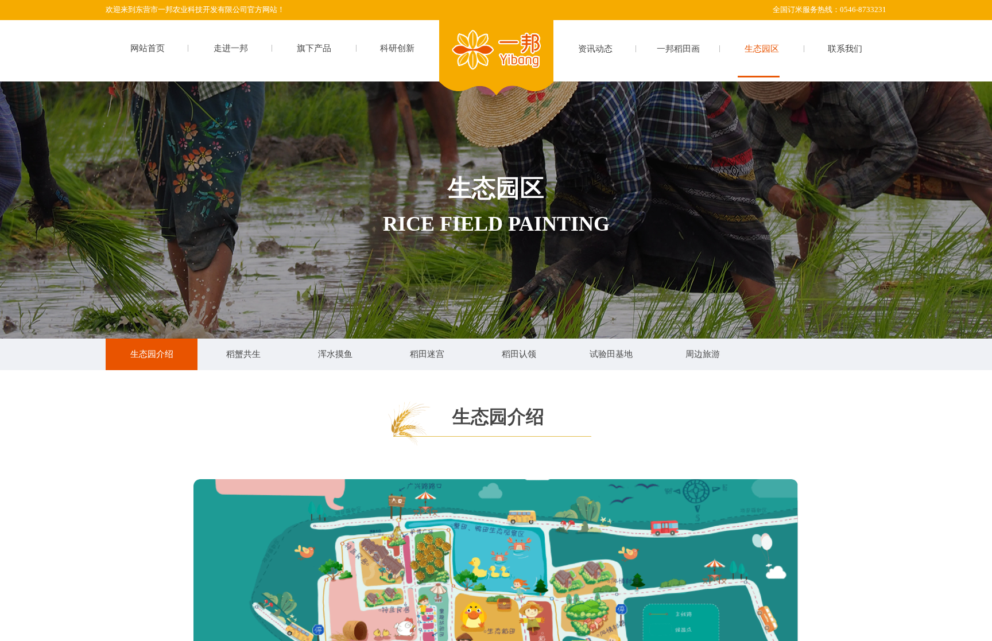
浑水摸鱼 (335, 354)
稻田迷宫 (427, 354)
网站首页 (147, 48)
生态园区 (762, 48)
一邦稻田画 (678, 48)
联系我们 (845, 48)
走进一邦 (231, 48)
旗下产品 (314, 48)
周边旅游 (702, 354)
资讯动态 (595, 48)
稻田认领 (519, 354)
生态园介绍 (151, 354)
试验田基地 (611, 354)
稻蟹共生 (243, 354)
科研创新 (397, 48)
